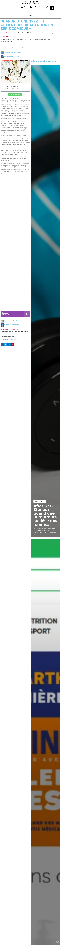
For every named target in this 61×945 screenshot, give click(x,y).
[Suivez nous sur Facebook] (2, 58)
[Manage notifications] (57, 942)
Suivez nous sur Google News (12, 52)
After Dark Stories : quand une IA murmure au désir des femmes (45, 515)
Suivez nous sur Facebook (11, 56)
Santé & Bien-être (6, 36)
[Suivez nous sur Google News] (2, 54)
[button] (52, 8)
